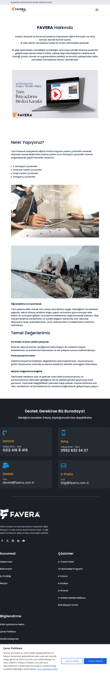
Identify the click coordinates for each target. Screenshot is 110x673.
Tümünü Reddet (72, 661)
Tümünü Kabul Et (95, 661)
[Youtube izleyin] (23, 541)
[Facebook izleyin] (2, 541)
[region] (55, 658)
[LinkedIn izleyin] (18, 541)
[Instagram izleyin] (13, 541)
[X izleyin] (7, 541)
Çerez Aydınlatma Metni (47, 669)
